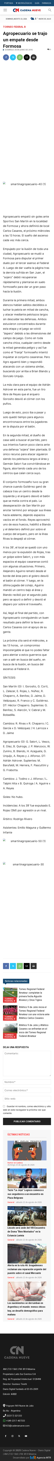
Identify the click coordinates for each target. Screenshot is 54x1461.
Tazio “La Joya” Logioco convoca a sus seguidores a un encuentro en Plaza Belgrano (26, 1194)
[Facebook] (6, 57)
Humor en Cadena (15, 1163)
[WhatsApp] (20, 57)
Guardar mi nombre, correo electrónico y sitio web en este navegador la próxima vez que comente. (27, 1109)
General (11, 1202)
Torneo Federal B (14, 27)
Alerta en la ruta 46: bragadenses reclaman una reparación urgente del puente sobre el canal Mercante (27, 1269)
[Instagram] (12, 1436)
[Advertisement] (27, 92)
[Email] (27, 57)
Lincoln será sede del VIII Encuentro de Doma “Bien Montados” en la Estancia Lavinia (26, 1231)
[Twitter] (13, 57)
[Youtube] (25, 1436)
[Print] (34, 57)
